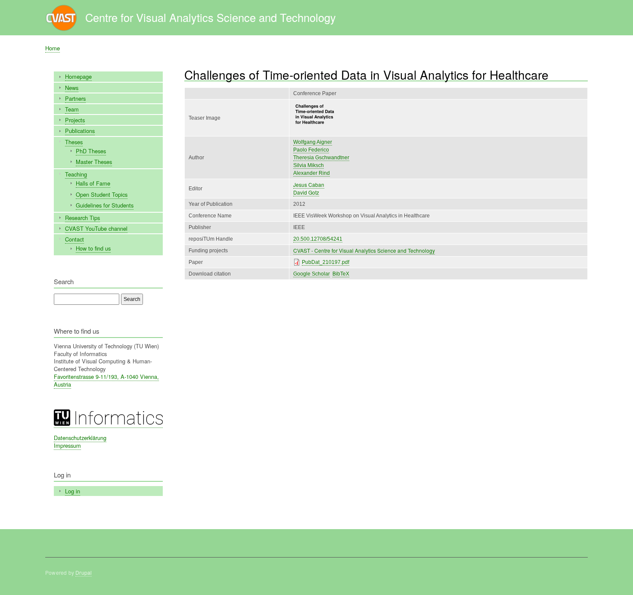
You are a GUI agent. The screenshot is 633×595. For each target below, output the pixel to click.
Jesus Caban (308, 184)
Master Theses (94, 162)
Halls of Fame (93, 183)
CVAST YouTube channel (96, 228)
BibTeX (340, 274)
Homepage (78, 76)
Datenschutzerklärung (80, 438)
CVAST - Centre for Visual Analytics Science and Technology (364, 250)
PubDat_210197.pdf (325, 262)
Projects (75, 120)
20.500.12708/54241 (317, 239)
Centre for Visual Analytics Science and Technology (210, 17)
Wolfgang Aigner (312, 142)
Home (52, 48)
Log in (72, 491)
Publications (80, 131)
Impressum (67, 445)
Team (72, 109)
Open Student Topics (101, 194)
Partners (75, 98)
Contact (74, 239)
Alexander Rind (311, 173)
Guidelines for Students (104, 205)
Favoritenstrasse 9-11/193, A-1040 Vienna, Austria (106, 380)
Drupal (83, 572)
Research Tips (82, 218)
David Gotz (306, 192)
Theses (74, 142)
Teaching (76, 174)
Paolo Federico (311, 150)
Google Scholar (311, 274)
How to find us (93, 248)
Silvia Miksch (308, 165)
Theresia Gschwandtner (321, 158)
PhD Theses (91, 151)
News (71, 88)
